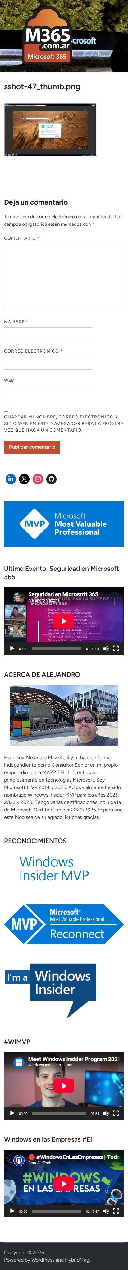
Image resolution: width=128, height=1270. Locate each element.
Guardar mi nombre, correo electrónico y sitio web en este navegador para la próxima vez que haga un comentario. (64, 423)
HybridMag (77, 1260)
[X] (24, 479)
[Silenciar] (106, 648)
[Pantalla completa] (116, 648)
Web (9, 380)
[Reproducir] (12, 648)
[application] (64, 621)
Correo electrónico (33, 351)
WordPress (42, 1260)
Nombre (16, 322)
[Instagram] (38, 479)
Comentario (22, 238)
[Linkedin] (11, 479)
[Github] (51, 479)
